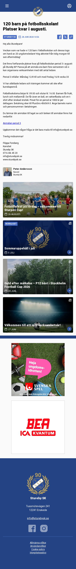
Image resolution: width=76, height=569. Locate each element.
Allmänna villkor (38, 542)
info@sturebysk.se (38, 518)
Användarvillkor (38, 546)
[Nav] (7, 5)
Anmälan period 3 (12, 123)
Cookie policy (38, 549)
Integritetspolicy (38, 552)
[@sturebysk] (44, 528)
